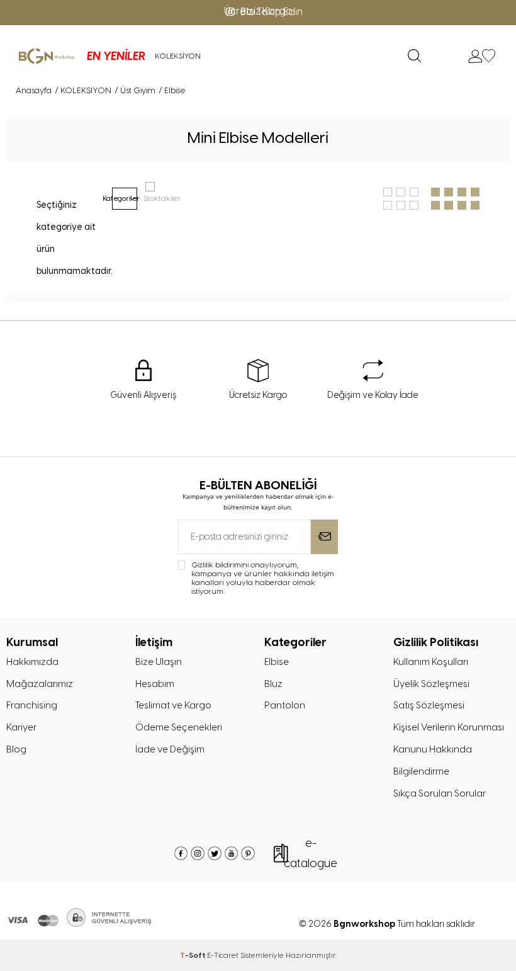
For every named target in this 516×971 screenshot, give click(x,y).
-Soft (193, 955)
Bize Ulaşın (158, 661)
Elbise (276, 661)
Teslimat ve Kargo (173, 705)
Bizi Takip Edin (271, 12)
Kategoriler (124, 198)
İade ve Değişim (170, 749)
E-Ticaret (222, 955)
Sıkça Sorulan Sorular (439, 793)
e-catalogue (310, 853)
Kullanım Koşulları (430, 661)
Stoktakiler (162, 198)
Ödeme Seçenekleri (178, 727)
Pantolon (284, 705)
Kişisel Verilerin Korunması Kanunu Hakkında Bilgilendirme (448, 749)
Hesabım (154, 684)
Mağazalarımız (39, 684)
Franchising (31, 705)
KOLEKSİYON (178, 56)
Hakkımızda (32, 661)
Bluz (273, 684)
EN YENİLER (116, 56)
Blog (16, 749)
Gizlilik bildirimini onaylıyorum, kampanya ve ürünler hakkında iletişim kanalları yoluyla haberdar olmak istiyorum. (262, 578)
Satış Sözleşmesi (428, 705)
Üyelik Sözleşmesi (431, 684)
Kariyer (21, 727)
